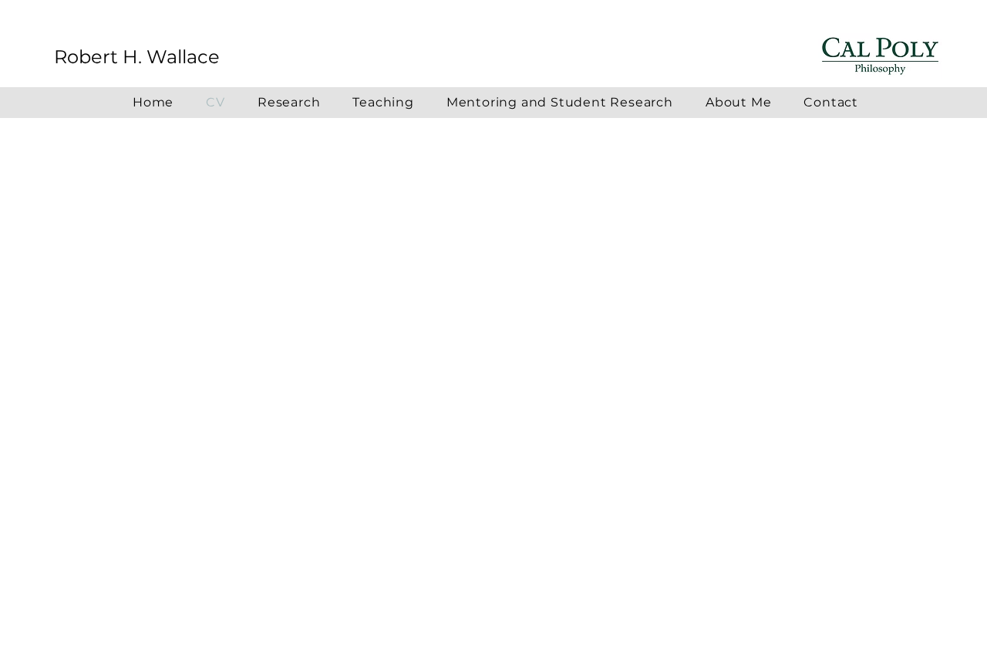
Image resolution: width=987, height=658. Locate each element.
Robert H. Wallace (137, 57)
